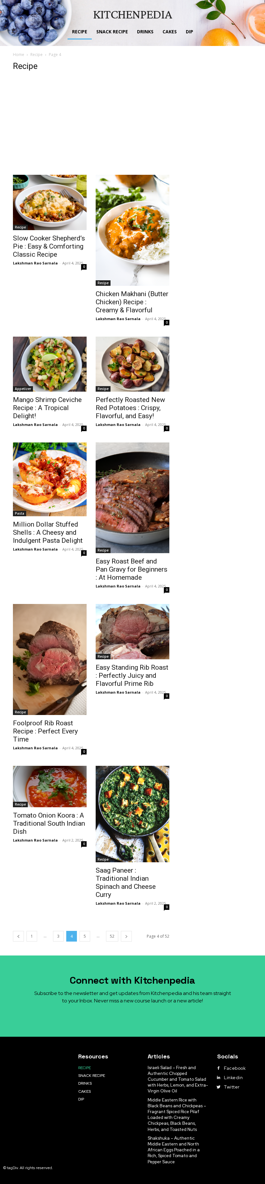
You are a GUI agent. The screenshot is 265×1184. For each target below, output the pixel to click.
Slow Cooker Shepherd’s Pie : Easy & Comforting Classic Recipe (49, 246)
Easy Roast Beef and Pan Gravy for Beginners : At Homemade (131, 569)
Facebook (235, 1068)
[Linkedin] (218, 1078)
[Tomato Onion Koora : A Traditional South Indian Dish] (50, 786)
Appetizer (23, 388)
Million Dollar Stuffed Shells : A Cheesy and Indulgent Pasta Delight (48, 532)
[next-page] (126, 936)
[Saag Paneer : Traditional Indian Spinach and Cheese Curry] (132, 814)
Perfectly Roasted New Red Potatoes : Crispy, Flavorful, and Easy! (130, 408)
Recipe (36, 54)
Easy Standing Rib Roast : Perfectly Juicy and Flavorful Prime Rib (132, 675)
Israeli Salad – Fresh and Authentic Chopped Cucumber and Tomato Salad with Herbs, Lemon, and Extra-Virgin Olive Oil (178, 1079)
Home (18, 54)
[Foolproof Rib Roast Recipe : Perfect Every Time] (50, 659)
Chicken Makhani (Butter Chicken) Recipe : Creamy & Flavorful (132, 302)
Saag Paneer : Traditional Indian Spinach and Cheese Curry (126, 882)
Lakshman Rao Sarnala (35, 263)
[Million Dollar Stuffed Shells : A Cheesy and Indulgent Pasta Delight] (50, 479)
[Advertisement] (132, 126)
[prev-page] (18, 936)
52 (112, 936)
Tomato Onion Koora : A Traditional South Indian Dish (49, 823)
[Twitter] (218, 1087)
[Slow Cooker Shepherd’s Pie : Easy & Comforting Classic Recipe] (50, 202)
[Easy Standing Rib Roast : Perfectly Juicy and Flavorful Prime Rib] (132, 631)
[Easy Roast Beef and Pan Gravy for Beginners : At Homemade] (132, 497)
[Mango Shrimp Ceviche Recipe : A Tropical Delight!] (50, 364)
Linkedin (233, 1077)
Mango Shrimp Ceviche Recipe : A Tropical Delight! (47, 408)
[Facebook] (218, 1068)
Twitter (232, 1087)
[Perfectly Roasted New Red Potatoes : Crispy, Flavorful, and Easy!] (132, 364)
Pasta (19, 513)
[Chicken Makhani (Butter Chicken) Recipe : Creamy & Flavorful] (132, 230)
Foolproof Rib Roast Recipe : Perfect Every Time (45, 731)
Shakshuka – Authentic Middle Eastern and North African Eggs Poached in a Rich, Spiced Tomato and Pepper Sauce (174, 1150)
